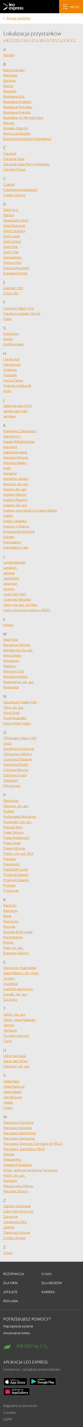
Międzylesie (12, 655)
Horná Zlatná (13, 380)
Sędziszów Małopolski (19, 967)
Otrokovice (11, 785)
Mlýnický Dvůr (13, 671)
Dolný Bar (10, 246)
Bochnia (9, 80)
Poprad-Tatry (13, 827)
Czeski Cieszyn (14, 195)
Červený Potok (14, 169)
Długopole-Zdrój (15, 220)
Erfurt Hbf (11, 293)
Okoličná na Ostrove (18, 748)
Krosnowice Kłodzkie (19, 531)
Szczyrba (10, 999)
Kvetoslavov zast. (16, 547)
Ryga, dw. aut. (13, 947)
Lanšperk (10, 567)
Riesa (7, 916)
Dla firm (10, 1283)
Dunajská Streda (15, 273)
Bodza (8, 86)
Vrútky (8, 1107)
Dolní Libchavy (14, 231)
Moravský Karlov (15, 676)
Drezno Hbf (12, 262)
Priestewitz (11, 864)
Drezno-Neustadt (16, 268)
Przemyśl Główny (16, 874)
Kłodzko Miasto (15, 462)
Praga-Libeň (12, 843)
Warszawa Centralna (18, 1122)
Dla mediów (52, 1283)
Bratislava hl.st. (14, 96)
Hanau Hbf (11, 359)
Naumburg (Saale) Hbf (20, 702)
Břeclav (8, 123)
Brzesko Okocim (15, 128)
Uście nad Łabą (14, 1055)
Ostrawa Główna (15, 769)
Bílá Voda (10, 75)
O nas (47, 1274)
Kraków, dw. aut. (15, 505)
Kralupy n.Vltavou (16, 526)
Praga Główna (13, 832)
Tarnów (8, 1025)
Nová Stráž (11, 712)
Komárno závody (16, 478)
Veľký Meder (12, 1092)
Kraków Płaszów (15, 499)
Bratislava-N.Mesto (17, 101)
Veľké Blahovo (14, 1086)
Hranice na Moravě (17, 385)
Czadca (8, 184)
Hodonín (10, 375)
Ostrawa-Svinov (15, 775)
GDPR (7, 1419)
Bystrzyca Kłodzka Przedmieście (27, 138)
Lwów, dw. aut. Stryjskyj (20, 604)
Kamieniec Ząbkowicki (20, 431)
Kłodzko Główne (15, 457)
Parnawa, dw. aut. (16, 806)
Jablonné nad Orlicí (17, 405)
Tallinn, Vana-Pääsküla (19, 1019)
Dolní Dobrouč (14, 225)
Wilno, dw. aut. (14, 1175)
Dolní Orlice (12, 241)
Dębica (8, 215)
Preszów (9, 859)
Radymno (10, 910)
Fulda (7, 318)
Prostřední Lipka (15, 869)
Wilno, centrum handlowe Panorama (30, 1170)
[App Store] (15, 1382)
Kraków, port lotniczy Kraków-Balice (30, 510)
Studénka (10, 983)
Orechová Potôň (15, 764)
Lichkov (9, 589)
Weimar (9, 1154)
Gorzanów (11, 333)
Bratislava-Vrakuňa (16, 112)
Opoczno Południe (17, 759)
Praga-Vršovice (14, 848)
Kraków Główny (15, 494)
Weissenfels (12, 1159)
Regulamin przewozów (20, 1406)
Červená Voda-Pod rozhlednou (26, 164)
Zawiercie (10, 1216)
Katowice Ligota (15, 452)
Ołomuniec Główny (17, 754)
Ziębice (9, 1227)
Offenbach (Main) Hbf (20, 738)
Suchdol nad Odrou (18, 989)
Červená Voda (13, 158)
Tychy (7, 1041)
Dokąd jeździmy (19, 18)
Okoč (7, 743)
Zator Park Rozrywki (18, 1211)
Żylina (7, 1252)
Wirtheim (10, 1180)
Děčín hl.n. (11, 209)
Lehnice (9, 573)
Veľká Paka (11, 1081)
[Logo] (13, 6)
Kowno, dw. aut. (15, 489)
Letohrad (10, 583)
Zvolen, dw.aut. (14, 1237)
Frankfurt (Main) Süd (18, 308)
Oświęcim (10, 780)
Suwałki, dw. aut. (15, 994)
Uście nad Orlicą (15, 1061)
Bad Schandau (14, 70)
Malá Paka (10, 639)
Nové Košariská (14, 718)
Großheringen (13, 344)
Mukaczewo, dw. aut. (18, 682)
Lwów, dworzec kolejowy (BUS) (26, 610)
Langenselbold (14, 562)
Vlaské (8, 1102)
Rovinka (9, 926)
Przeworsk (11, 890)
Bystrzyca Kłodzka (17, 133)
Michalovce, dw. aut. (18, 650)
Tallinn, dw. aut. (14, 1014)
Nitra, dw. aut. (13, 707)
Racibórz (10, 905)
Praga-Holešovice (16, 837)
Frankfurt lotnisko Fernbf (22, 313)
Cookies (9, 1412)
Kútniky (9, 536)
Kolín (7, 468)
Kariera (48, 1292)
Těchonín (10, 1030)
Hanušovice (12, 364)
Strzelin (9, 978)
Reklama (10, 1301)
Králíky (8, 515)
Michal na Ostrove (16, 644)
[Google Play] (42, 1382)
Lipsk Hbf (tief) (14, 594)
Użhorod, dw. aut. (16, 1066)
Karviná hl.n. (12, 436)
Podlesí (8, 811)
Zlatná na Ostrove (16, 1232)
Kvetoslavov (12, 542)
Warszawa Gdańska (17, 1127)
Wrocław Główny (15, 1191)
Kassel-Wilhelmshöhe (19, 441)
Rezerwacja (13, 1274)
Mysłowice (11, 687)
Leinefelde (11, 578)
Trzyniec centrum (16, 1035)
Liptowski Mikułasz (17, 599)
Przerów (9, 885)
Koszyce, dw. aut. (16, 484)
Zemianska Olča (15, 1222)
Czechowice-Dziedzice (20, 189)
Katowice (10, 447)
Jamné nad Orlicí (15, 411)
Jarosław (9, 416)
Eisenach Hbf (13, 288)
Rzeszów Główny (16, 953)
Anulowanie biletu (16, 1333)
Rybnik (8, 942)
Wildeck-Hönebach (17, 1164)
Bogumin (10, 91)
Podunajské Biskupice (19, 816)
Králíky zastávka (15, 521)
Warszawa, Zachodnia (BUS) (24, 1149)
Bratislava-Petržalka (17, 107)
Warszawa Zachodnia (19, 1138)
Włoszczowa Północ (18, 1186)
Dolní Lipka (11, 236)
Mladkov (9, 666)
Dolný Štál (10, 252)
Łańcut (8, 624)
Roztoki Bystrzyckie (18, 931)
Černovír (9, 153)
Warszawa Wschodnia (19, 1133)
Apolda (8, 55)
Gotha (8, 339)
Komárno (10, 473)
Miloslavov (11, 660)
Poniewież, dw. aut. (17, 821)
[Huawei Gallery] (16, 1392)
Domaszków (12, 257)
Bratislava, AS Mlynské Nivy (23, 117)
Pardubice (11, 800)
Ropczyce (10, 921)
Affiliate (10, 1292)
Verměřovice (12, 1097)
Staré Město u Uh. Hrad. (21, 973)
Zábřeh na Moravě (17, 1206)
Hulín (7, 391)
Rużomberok (13, 937)
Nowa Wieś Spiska (17, 723)
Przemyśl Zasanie (16, 880)
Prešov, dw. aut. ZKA (18, 853)
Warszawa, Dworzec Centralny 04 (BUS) (33, 1143)
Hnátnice (10, 369)
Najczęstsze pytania (18, 1326)
